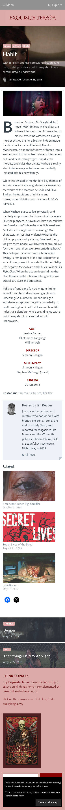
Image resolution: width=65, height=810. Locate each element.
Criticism (17, 45)
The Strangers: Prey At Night (26, 656)
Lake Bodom (10, 585)
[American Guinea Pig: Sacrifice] (29, 486)
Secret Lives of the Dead (17, 544)
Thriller (26, 45)
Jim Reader (16, 79)
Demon (9, 630)
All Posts (29, 454)
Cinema (6, 45)
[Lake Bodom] (29, 568)
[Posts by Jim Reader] (12, 410)
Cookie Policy (17, 795)
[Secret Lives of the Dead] (29, 527)
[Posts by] (6, 79)
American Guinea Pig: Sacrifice (21, 504)
